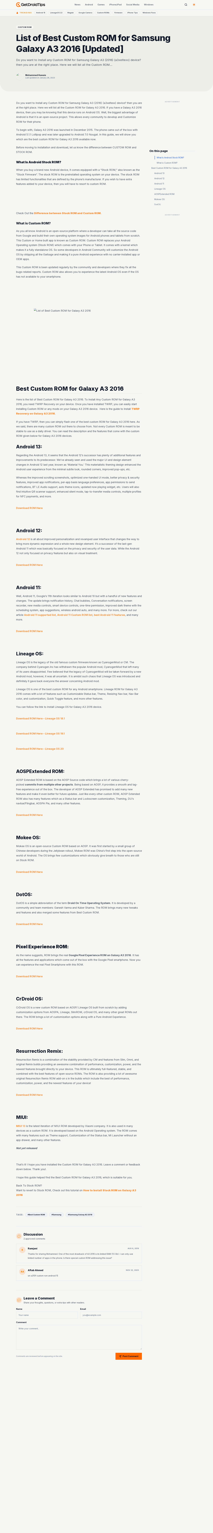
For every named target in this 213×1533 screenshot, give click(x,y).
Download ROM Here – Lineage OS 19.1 (40, 733)
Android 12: (159, 178)
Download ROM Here (29, 508)
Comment (21, 1322)
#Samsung (56, 1215)
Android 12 (23, 539)
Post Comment (130, 1356)
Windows (148, 4)
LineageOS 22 (56, 13)
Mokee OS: (159, 199)
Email (83, 1309)
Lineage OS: (160, 189)
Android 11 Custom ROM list (74, 614)
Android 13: (159, 173)
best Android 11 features (109, 614)
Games (101, 4)
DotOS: (157, 204)
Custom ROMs (103, 13)
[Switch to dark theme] (194, 5)
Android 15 (40, 13)
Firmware (118, 13)
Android (89, 4)
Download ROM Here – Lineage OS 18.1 (40, 718)
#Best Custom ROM (36, 1215)
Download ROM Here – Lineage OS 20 (40, 748)
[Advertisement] (79, 198)
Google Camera (85, 13)
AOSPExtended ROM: (164, 194)
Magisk (70, 13)
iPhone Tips (132, 13)
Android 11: (159, 183)
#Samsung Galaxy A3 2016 (80, 1215)
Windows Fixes (149, 13)
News (77, 4)
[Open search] (186, 5)
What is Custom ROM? (167, 163)
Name (19, 1309)
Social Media (132, 4)
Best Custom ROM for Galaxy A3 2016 (169, 168)
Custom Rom (25, 27)
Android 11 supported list (40, 614)
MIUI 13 (20, 1126)
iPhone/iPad (115, 4)
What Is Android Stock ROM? (170, 157)
